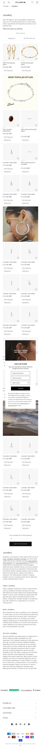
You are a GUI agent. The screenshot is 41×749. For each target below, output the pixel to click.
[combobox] (20, 383)
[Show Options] (28, 383)
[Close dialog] (33, 342)
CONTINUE (20, 388)
